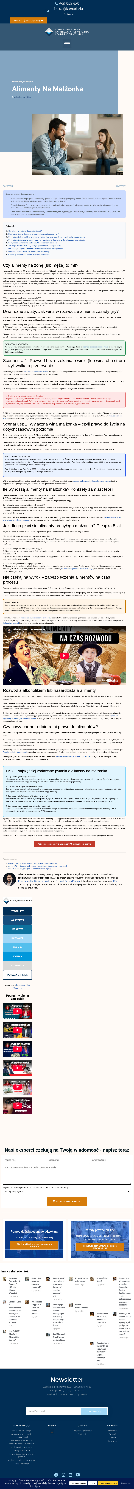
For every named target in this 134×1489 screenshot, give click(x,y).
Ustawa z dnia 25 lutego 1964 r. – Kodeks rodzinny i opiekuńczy (32, 864)
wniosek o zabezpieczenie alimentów (36, 618)
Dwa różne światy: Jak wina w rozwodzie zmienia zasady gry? (33, 234)
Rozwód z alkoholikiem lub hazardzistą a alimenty (28, 252)
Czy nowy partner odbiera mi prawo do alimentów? (29, 255)
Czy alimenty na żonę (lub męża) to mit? (25, 231)
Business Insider (42, 881)
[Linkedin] (71, 1475)
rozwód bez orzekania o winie (36, 372)
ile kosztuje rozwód (11, 623)
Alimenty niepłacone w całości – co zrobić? (73, 757)
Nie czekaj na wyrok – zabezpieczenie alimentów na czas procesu (35, 249)
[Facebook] (56, 1475)
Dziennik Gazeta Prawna (68, 881)
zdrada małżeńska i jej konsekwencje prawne (92, 481)
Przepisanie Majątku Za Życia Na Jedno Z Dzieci (37, 1308)
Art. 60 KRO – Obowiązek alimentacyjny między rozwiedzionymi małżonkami (37, 866)
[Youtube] (78, 1475)
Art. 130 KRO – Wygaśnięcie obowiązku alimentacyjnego (29, 869)
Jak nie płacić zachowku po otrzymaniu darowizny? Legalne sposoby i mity (59, 1287)
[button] (67, 43)
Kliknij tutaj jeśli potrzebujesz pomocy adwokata (34, 1245)
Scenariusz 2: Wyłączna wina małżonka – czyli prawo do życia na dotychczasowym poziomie (46, 240)
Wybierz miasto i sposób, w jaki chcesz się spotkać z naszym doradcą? (36, 1188)
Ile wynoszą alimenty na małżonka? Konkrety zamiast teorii (32, 243)
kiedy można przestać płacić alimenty (76, 569)
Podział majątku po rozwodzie (15, 752)
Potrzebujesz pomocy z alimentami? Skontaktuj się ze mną (64, 844)
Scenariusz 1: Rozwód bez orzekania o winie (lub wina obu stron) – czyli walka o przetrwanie (46, 237)
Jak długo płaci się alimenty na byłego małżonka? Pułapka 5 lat (34, 246)
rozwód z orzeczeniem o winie (95, 347)
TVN (115, 881)
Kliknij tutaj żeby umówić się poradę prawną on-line (100, 1247)
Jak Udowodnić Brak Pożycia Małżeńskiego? (59, 1337)
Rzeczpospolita (25, 881)
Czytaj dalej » (13, 1296)
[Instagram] (63, 1475)
